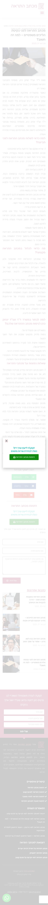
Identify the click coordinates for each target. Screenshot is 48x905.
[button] (6, 441)
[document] (24, 452)
